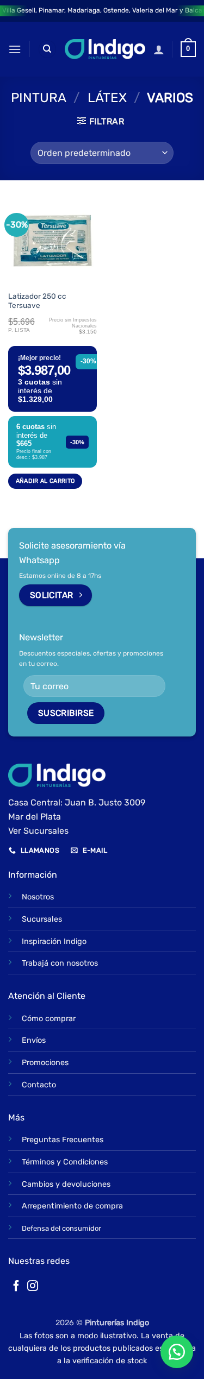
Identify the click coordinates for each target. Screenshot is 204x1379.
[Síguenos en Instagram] (32, 1287)
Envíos (34, 1040)
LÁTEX (107, 97)
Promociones (45, 1062)
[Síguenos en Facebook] (16, 1287)
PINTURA (38, 97)
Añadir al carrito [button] (45, 480)
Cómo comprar (49, 1018)
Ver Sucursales (38, 831)
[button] (14, 49)
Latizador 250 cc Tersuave (37, 301)
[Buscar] (47, 49)
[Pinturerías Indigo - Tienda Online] (105, 49)
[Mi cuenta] (158, 49)
